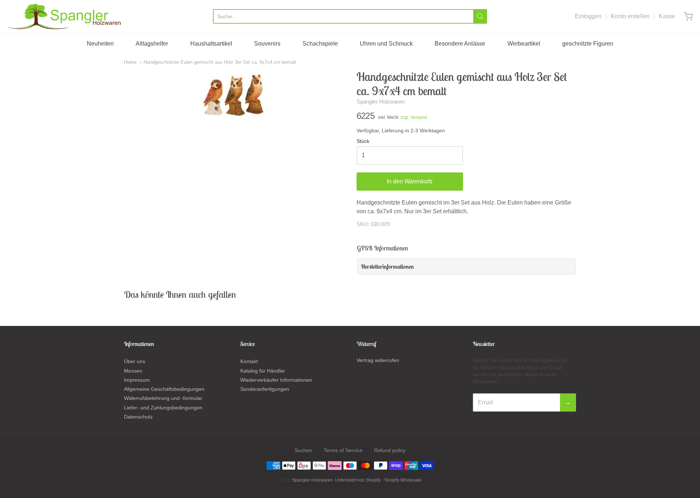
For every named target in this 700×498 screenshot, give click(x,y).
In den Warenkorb (409, 181)
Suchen (303, 450)
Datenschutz (138, 417)
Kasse (667, 16)
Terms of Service (343, 450)
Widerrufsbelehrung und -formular (163, 398)
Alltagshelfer (152, 43)
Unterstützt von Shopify (358, 480)
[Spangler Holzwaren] (64, 16)
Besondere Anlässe (460, 43)
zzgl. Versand (413, 117)
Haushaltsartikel (211, 43)
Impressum (137, 380)
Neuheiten (100, 43)
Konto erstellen (630, 16)
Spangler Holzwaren (381, 101)
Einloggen (588, 16)
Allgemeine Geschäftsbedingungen (164, 389)
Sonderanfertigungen (264, 389)
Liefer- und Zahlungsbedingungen (163, 408)
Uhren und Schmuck (386, 43)
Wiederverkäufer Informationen (276, 380)
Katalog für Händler (262, 371)
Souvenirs (267, 43)
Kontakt (249, 361)
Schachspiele (320, 43)
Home (130, 62)
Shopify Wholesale (402, 480)
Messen (133, 371)
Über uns (134, 361)
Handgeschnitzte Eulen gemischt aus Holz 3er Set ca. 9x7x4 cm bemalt (220, 62)
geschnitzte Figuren (587, 43)
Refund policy (389, 450)
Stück (363, 141)
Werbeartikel (524, 43)
